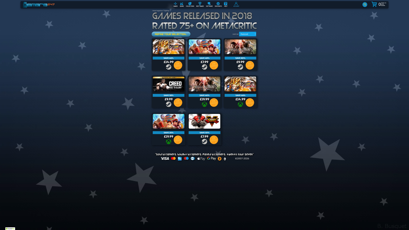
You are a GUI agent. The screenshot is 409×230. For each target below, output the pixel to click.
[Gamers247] (41, 7)
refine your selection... (171, 34)
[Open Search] (364, 4)
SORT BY (236, 34)
